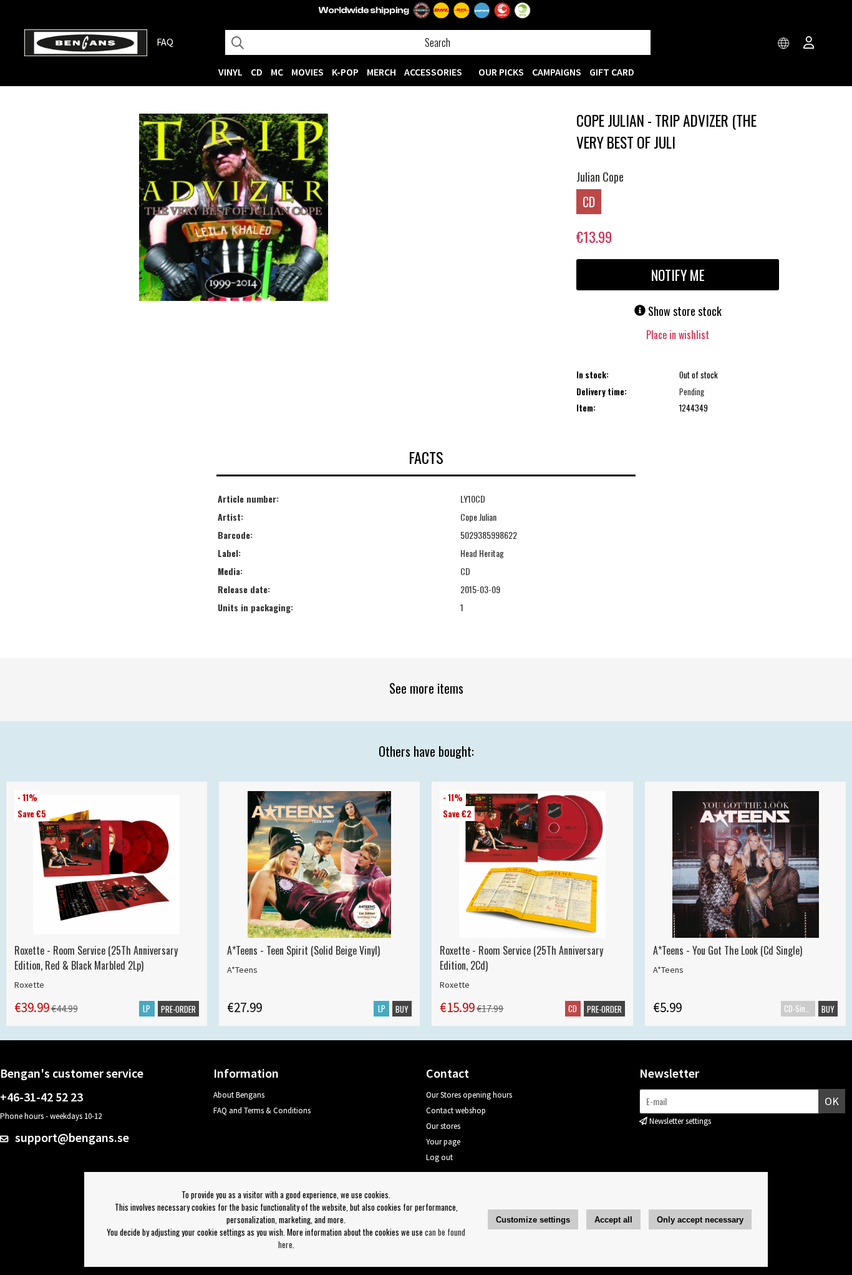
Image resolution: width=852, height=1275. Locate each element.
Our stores (443, 1126)
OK (832, 1101)
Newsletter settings (680, 1121)
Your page (443, 1141)
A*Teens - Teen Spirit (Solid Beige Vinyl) (303, 950)
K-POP (345, 72)
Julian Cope (600, 177)
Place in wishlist (677, 334)
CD (257, 72)
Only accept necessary (700, 1219)
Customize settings (533, 1219)
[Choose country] (784, 43)
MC (277, 72)
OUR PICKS (501, 72)
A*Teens (242, 969)
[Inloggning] (809, 43)
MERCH (381, 72)
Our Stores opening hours (469, 1095)
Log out (439, 1157)
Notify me (678, 275)
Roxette (29, 984)
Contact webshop (456, 1110)
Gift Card (611, 72)
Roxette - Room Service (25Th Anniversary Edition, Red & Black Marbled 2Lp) (96, 958)
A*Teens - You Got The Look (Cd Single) (727, 950)
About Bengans (238, 1095)
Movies (307, 72)
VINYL (230, 72)
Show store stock (684, 311)
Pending (691, 391)
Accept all (613, 1219)
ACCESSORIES (433, 72)
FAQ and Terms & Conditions (262, 1110)
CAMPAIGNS (556, 72)
